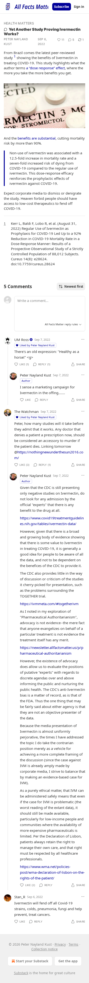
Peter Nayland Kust (16, 41)
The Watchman (26, 411)
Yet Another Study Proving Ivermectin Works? (42, 31)
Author (26, 380)
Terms (73, 944)
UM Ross (21, 339)
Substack (21, 973)
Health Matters (19, 23)
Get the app (68, 961)
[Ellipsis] (83, 339)
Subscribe (61, 7)
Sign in (79, 7)
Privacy (60, 944)
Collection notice (44, 949)
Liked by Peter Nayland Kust (37, 345)
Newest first (73, 286)
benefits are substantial (37, 138)
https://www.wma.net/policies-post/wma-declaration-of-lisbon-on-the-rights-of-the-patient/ (52, 872)
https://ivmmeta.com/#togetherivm (49, 603)
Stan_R (19, 896)
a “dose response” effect (45, 67)
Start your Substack (32, 961)
